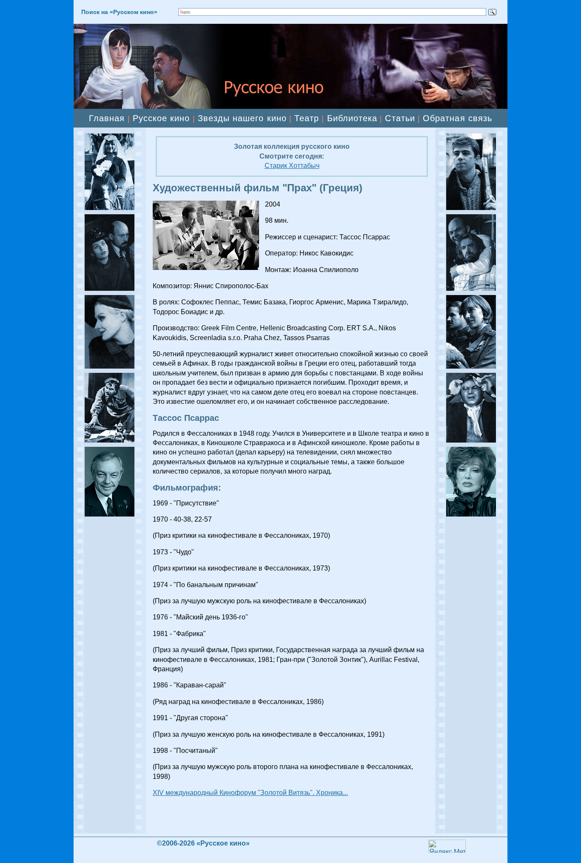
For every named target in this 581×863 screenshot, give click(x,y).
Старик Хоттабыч (292, 165)
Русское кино (161, 118)
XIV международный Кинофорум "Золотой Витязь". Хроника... (250, 792)
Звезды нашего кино (242, 118)
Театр (306, 118)
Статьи (400, 118)
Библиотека (352, 118)
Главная (107, 118)
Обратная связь (457, 118)
